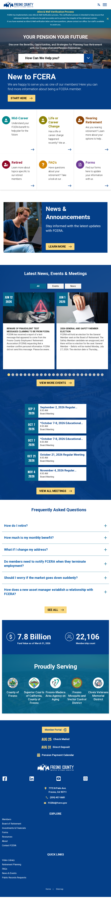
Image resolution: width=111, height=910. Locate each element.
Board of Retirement (11, 823)
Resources (7, 836)
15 (65, 374)
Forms (5, 832)
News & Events (9, 873)
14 (61, 374)
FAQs (4, 869)
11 (49, 374)
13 (57, 374)
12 (53, 374)
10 (45, 374)
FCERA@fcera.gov (57, 803)
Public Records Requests (14, 877)
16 (69, 374)
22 (94, 374)
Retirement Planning (11, 864)
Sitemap (59, 889)
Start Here (19, 98)
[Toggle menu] (88, 58)
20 (86, 374)
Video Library (8, 860)
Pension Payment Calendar (58, 755)
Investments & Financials (14, 828)
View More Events (52, 382)
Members (6, 819)
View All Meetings (52, 491)
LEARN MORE (57, 246)
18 (77, 374)
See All (52, 609)
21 (90, 374)
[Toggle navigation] (105, 4)
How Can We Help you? (42, 58)
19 (82, 374)
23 (98, 374)
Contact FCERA (9, 845)
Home (48, 889)
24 (102, 374)
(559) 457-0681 (57, 797)
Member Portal (53, 729)
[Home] (18, 5)
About (5, 841)
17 (73, 374)
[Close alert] (107, 18)
